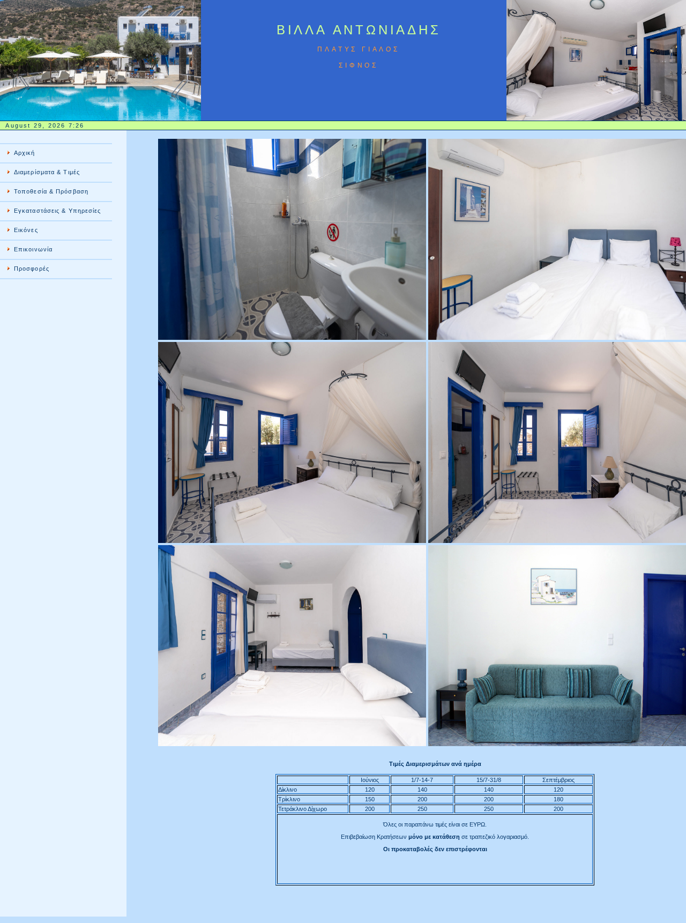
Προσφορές (31, 268)
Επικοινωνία (33, 249)
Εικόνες (26, 230)
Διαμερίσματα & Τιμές (47, 172)
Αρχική (24, 153)
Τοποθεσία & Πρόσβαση (51, 191)
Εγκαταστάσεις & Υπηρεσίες (57, 210)
